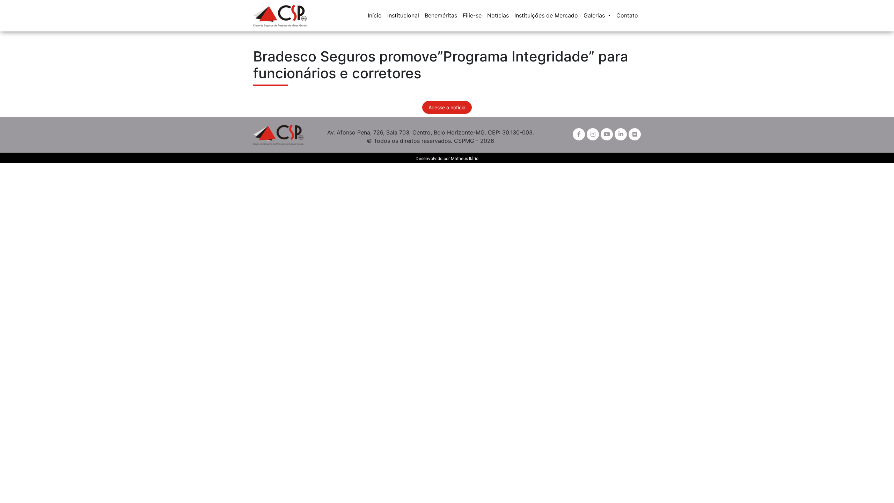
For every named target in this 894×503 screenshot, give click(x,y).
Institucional (403, 15)
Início (375, 15)
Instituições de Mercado (546, 15)
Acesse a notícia (447, 107)
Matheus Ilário (464, 158)
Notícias (498, 15)
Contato (627, 15)
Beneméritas (441, 15)
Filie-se (472, 15)
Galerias (595, 15)
